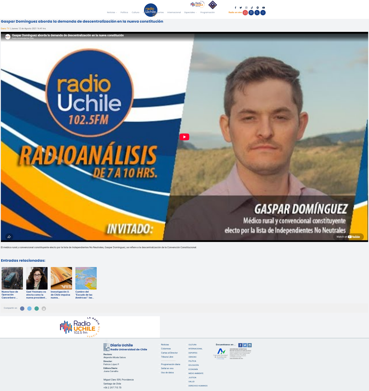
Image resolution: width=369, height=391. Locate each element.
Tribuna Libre (167, 357)
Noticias (111, 12)
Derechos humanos (198, 386)
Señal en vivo (167, 368)
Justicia (192, 377)
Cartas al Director (169, 353)
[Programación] (251, 12)
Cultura (135, 12)
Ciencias (192, 357)
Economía (193, 369)
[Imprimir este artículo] (44, 308)
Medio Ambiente (196, 373)
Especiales (189, 12)
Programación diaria (170, 364)
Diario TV (5, 28)
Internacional (174, 12)
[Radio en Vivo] (245, 12)
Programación (207, 12)
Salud (192, 381)
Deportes (159, 12)
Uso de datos (167, 372)
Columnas (166, 348)
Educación (194, 365)
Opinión (147, 12)
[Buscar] (257, 12)
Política (124, 12)
